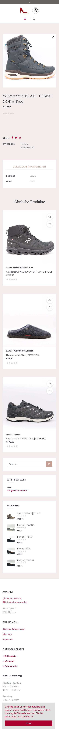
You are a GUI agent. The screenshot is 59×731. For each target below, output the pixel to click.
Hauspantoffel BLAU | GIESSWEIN (22, 355)
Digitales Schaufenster (14, 629)
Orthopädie (10, 656)
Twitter (16, 137)
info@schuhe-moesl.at (17, 491)
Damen (9, 267)
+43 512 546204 (13, 598)
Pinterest (20, 137)
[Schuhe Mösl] (30, 10)
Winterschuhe (27, 147)
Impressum (8, 639)
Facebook (12, 137)
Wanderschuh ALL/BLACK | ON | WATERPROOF (29, 272)
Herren (24, 144)
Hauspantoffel (19, 351)
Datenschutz (11, 666)
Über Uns (7, 634)
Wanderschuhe (26, 267)
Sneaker (16, 434)
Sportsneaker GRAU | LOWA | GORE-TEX (26, 438)
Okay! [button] (28, 723)
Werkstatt (9, 661)
